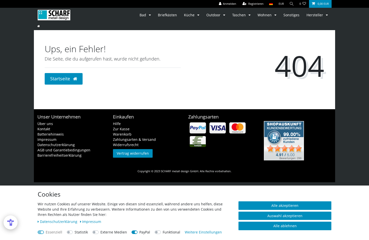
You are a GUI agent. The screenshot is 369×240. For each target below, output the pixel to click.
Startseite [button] (60, 79)
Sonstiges (291, 15)
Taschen (239, 15)
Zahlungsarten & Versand (134, 139)
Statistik (81, 232)
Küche (190, 15)
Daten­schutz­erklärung (59, 221)
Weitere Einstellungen (203, 232)
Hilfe (117, 123)
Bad (143, 15)
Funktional (171, 232)
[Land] (271, 4)
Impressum (46, 139)
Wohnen (265, 15)
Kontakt (43, 129)
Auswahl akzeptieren (284, 215)
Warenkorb (122, 134)
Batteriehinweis (50, 134)
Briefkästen (167, 15)
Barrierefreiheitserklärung (59, 155)
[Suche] (292, 4)
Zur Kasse (121, 129)
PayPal (144, 232)
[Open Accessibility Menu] (11, 222)
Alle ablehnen (285, 225)
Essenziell (54, 232)
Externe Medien (113, 232)
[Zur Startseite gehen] (38, 26)
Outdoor (213, 15)
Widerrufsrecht (126, 144)
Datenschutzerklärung (56, 144)
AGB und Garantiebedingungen (63, 150)
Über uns (45, 123)
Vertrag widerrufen (133, 153)
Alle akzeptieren (284, 205)
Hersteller (315, 15)
